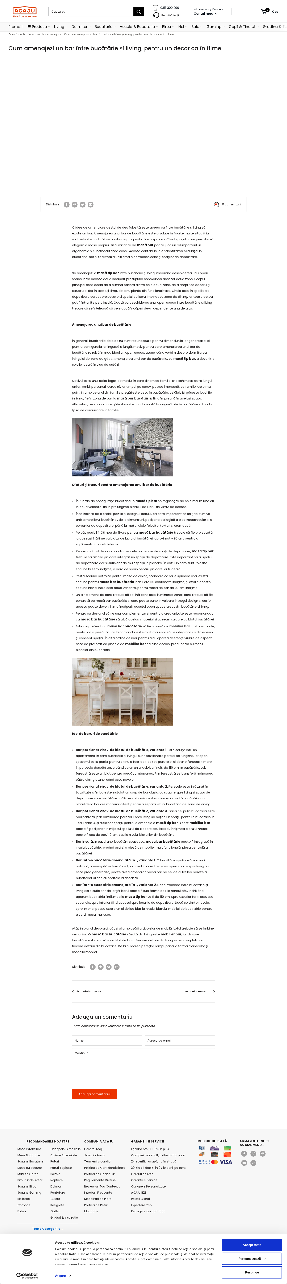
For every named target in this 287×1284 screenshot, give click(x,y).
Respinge (252, 1272)
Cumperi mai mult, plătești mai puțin (158, 1155)
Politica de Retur (96, 1205)
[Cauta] (138, 11)
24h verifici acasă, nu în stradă (153, 1161)
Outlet (55, 1211)
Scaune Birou (27, 1186)
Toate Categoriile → (48, 1229)
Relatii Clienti (140, 1199)
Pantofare (57, 1192)
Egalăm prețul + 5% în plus (150, 1149)
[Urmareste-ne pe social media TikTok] (253, 1163)
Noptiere (56, 1180)
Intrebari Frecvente (98, 1192)
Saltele (55, 1174)
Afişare (60, 1275)
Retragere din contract (148, 1211)
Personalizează (249, 1258)
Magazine (91, 1211)
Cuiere (55, 1199)
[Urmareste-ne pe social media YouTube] (244, 1163)
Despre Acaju (94, 1149)
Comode (23, 1205)
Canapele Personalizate (148, 1186)
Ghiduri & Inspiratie (64, 1217)
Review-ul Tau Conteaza (102, 1186)
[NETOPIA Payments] (215, 1162)
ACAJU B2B (138, 1192)
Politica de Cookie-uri (100, 1174)
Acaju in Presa (94, 1155)
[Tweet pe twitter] (83, 204)
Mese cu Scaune (29, 1168)
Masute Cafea (27, 1174)
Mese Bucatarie (28, 1155)
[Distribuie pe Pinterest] (75, 204)
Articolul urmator (198, 991)
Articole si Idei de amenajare (41, 34)
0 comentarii (231, 204)
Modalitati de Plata (98, 1199)
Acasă (12, 34)
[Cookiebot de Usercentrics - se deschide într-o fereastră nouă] (27, 1276)
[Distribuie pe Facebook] (67, 204)
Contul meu (204, 13)
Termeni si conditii (97, 1161)
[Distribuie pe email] (90, 204)
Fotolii (21, 1211)
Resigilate (57, 1205)
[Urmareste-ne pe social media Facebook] (244, 1154)
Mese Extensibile (29, 1149)
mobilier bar (179, 626)
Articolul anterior (88, 991)
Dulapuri (56, 1186)
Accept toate (252, 1245)
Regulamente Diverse (100, 1180)
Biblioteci (23, 1199)
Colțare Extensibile (63, 1155)
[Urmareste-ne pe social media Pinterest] (263, 1154)
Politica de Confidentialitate (104, 1168)
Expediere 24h (141, 1205)
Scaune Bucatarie (30, 1161)
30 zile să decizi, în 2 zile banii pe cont (158, 1168)
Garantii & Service (144, 1180)
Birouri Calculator (29, 1180)
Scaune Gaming (29, 1192)
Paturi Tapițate (61, 1168)
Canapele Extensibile (64, 1149)
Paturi (54, 1161)
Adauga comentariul (94, 1094)
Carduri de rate (142, 1174)
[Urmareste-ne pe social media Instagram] (253, 1154)
